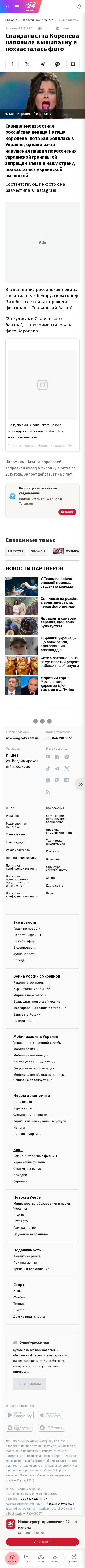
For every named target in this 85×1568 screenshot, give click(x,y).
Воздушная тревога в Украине (36, 1002)
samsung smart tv (52, 1428)
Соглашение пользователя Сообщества (56, 819)
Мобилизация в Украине (35, 1036)
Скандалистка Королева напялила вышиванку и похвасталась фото (69, 20)
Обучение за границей (31, 1234)
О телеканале (16, 834)
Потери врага (23, 1021)
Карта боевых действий (31, 989)
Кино (18, 1150)
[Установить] (42, 1532)
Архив (50, 877)
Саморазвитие (24, 1228)
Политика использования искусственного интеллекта (17, 881)
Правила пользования (22, 857)
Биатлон (19, 1310)
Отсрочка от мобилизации (34, 1068)
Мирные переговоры (29, 995)
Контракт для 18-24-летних (34, 1062)
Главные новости (27, 929)
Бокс (17, 1291)
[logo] (30, 6)
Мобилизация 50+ (27, 1049)
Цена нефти (22, 1102)
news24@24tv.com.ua (22, 738)
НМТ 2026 (20, 1222)
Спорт (18, 1285)
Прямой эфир (24, 941)
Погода (19, 961)
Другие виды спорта (29, 1317)
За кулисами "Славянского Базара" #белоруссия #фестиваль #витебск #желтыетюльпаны (35, 431)
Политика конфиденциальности (22, 867)
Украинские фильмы (29, 1162)
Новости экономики (31, 1096)
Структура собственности (57, 869)
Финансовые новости (30, 1115)
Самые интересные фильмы (35, 1156)
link (48, 757)
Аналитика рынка (27, 1256)
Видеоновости (24, 948)
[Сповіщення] (79, 6)
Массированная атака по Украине (39, 1008)
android (20, 1415)
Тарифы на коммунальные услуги (39, 1121)
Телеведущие (15, 842)
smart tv (20, 1428)
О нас (10, 808)
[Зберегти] (73, 64)
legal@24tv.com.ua (60, 1503)
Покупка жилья (25, 1263)
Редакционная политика (16, 825)
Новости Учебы (27, 1197)
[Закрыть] (76, 1522)
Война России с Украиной (36, 976)
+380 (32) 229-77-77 (33, 1499)
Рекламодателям (18, 850)
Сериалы (20, 1182)
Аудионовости (24, 954)
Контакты (53, 851)
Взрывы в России (26, 1014)
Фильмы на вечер (27, 1169)
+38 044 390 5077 (59, 738)
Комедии (20, 1175)
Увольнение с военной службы (37, 1043)
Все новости (24, 922)
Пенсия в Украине (27, 1134)
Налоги (19, 1128)
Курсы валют (23, 1108)
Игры (50, 893)
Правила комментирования (59, 831)
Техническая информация (55, 842)
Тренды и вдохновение (31, 1269)
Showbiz (11, 20)
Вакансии (53, 859)
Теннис (19, 1304)
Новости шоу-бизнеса (38, 20)
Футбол (19, 1297)
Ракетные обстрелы (28, 982)
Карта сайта (54, 885)
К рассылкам (30, 1384)
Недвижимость (27, 1250)
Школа (18, 1215)
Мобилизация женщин (31, 1056)
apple (52, 1415)
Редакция (13, 816)
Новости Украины (27, 935)
